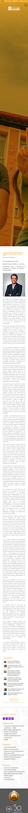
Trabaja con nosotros (10, 734)
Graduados (12, 257)
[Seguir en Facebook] (4, 718)
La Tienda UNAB (9, 779)
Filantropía (9, 1)
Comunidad (24, 1)
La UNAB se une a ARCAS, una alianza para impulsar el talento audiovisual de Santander (14, 679)
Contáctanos (8, 737)
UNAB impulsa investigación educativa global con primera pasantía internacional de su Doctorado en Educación (14, 673)
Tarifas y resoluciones (10, 732)
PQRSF (6, 739)
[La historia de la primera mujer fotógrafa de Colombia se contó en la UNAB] (5, 666)
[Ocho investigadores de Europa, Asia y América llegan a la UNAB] (5, 689)
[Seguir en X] (7, 718)
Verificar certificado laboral (12, 735)
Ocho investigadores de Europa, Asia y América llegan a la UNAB (15, 689)
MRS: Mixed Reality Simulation (13, 773)
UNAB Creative (8, 775)
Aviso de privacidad (10, 747)
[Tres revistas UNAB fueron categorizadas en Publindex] (5, 662)
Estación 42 (7, 777)
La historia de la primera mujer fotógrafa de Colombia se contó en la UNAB (15, 667)
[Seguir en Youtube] (10, 718)
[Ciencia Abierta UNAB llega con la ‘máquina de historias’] (5, 693)
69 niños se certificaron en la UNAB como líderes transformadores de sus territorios (15, 685)
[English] (1, 1)
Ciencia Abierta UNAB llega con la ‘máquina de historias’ (15, 693)
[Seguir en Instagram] (12, 718)
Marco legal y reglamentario (12, 730)
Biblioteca (16, 1)
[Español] (3, 1)
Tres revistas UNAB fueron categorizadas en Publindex (13, 662)
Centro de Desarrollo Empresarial (14, 772)
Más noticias (14, 699)
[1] (11, 399)
